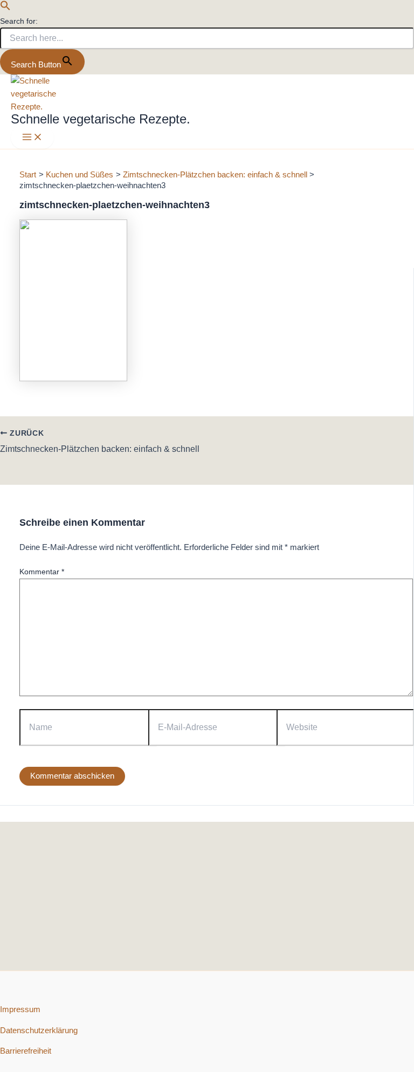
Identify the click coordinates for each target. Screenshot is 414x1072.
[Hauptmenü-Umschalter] (32, 137)
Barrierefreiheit (25, 1051)
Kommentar (41, 571)
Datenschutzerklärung (39, 1030)
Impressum (20, 1009)
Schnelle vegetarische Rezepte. (100, 119)
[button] (5, 8)
